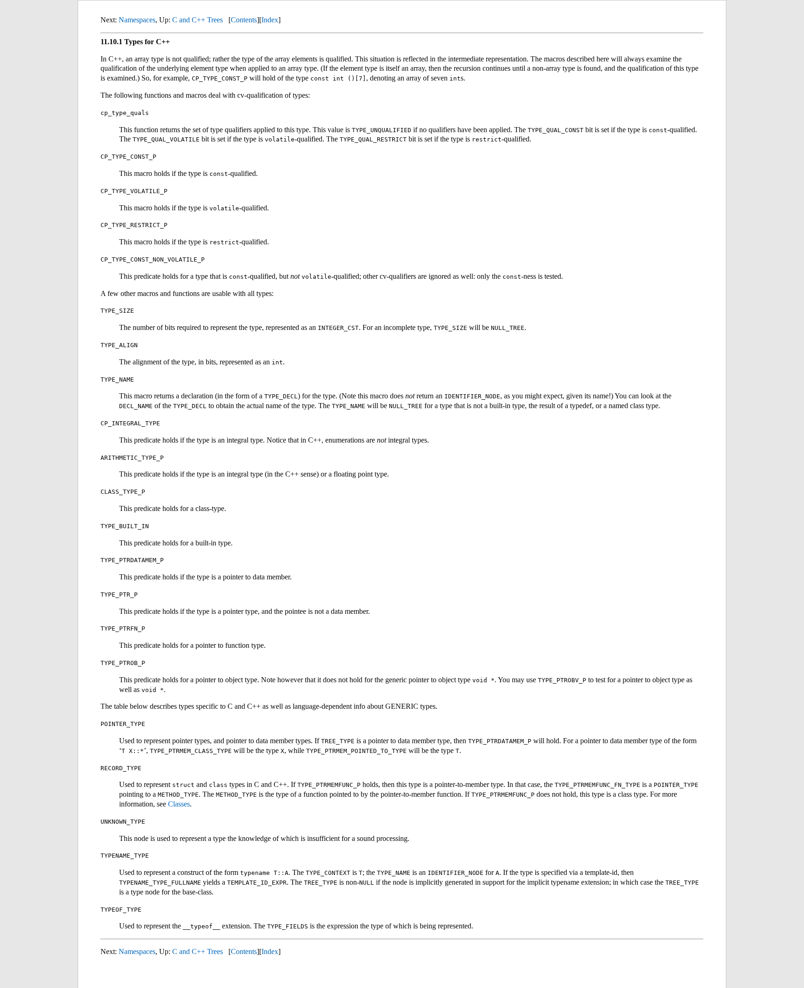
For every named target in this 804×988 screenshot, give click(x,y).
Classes (179, 804)
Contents (244, 20)
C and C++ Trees (197, 20)
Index (269, 20)
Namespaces (137, 20)
